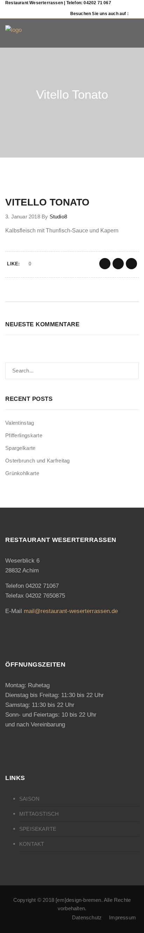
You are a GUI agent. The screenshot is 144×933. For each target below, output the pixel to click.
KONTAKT (31, 844)
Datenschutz (87, 917)
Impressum (122, 917)
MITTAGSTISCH (39, 814)
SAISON (29, 799)
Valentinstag (19, 423)
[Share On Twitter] (118, 263)
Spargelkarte (20, 448)
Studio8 (58, 217)
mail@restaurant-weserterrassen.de (71, 611)
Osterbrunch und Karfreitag (37, 461)
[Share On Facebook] (104, 263)
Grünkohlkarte (22, 473)
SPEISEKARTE (37, 829)
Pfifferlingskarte (23, 435)
